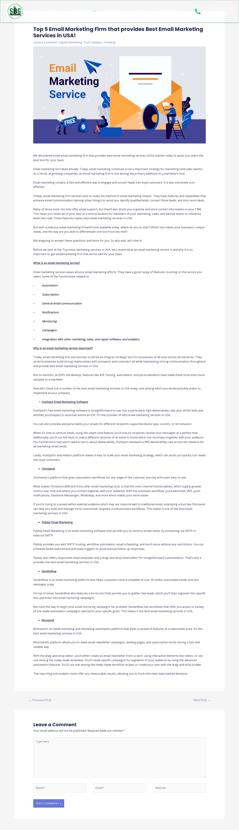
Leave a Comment (45, 42)
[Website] (179, 788)
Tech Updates (93, 42)
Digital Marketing (70, 42)
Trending (109, 42)
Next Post (202, 700)
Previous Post (40, 700)
